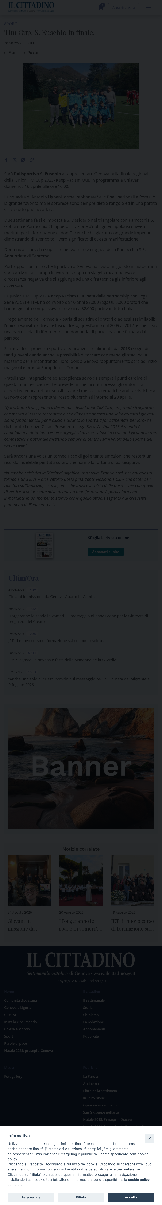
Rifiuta (81, 1197)
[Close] (149, 1138)
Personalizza (31, 1197)
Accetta (131, 1197)
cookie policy (139, 1179)
